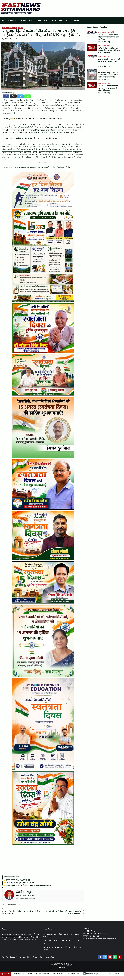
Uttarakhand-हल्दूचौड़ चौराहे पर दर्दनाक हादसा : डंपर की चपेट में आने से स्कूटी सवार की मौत (108, 74)
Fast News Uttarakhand (64, 963)
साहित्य (68, 20)
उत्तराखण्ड (11, 20)
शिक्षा (39, 20)
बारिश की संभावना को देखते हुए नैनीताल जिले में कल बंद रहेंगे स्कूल (109, 49)
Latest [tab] (89, 27)
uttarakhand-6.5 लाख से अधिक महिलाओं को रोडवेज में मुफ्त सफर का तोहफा (108, 37)
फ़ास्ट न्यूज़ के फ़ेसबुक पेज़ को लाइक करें (20, 882)
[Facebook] (6, 96)
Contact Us (13, 957)
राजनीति (32, 20)
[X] (13, 96)
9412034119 (47, 885)
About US (5, 957)
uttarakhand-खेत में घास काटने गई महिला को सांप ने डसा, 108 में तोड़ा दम (109, 61)
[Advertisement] (43, 859)
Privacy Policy (38, 957)
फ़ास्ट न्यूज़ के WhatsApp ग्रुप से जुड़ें (18, 880)
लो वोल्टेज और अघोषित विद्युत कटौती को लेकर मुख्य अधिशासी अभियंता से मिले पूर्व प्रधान (65, 911)
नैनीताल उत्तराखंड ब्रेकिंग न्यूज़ (13, 904)
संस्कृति (76, 20)
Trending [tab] (103, 27)
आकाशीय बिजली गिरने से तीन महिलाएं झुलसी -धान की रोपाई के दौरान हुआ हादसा (22, 911)
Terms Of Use (49, 957)
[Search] (122, 16)
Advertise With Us (25, 957)
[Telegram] (20, 96)
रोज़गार (54, 20)
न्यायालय (21, 28)
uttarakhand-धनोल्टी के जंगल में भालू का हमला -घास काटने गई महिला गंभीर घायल (108, 88)
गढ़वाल (108, 32)
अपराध (61, 20)
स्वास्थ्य (46, 20)
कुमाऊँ (15, 28)
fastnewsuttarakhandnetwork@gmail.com (102, 938)
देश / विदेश (23, 20)
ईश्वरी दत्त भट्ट (14, 38)
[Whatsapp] (27, 96)
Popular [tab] (96, 27)
